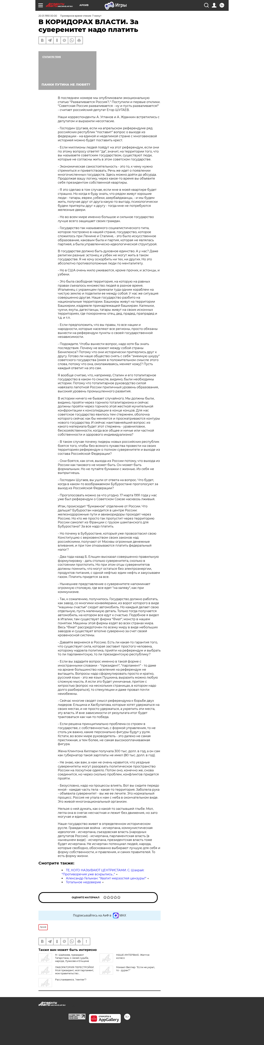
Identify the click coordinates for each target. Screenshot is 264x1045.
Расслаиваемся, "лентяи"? (70, 979)
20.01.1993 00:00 (47, 15)
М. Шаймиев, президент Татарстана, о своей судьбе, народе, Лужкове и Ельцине (72, 957)
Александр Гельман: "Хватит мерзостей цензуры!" (106, 878)
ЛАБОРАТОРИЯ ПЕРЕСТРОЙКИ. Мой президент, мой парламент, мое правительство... (74, 970)
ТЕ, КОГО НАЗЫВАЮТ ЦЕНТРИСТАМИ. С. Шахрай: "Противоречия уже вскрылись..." (103, 872)
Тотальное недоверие (83, 882)
